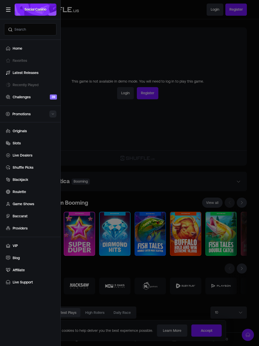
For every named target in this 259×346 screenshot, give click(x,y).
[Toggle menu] (8, 10)
